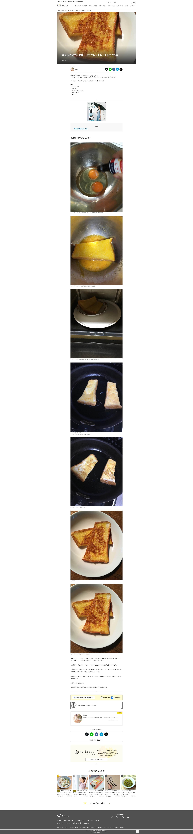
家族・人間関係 (93, 6)
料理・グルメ (111, 6)
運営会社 (117, 827)
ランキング (78, 6)
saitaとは (86, 823)
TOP (59, 10)
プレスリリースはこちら (69, 827)
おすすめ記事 (78, 827)
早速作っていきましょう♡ (81, 129)
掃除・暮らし (102, 6)
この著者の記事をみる (113, 720)
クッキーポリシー (110, 827)
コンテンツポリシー (91, 827)
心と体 (126, 6)
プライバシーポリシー (100, 827)
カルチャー (133, 6)
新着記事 (84, 6)
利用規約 (83, 827)
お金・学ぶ (120, 6)
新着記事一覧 (77, 823)
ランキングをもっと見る (97, 803)
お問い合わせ (60, 827)
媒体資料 (122, 827)
